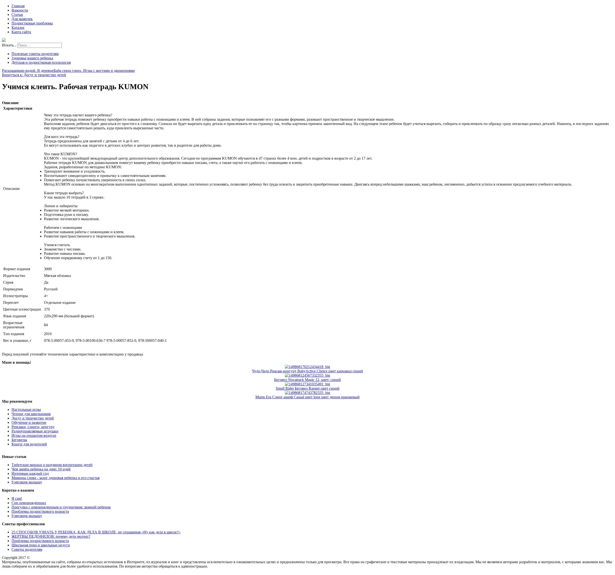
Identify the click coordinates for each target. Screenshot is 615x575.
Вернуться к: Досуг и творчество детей (34, 75)
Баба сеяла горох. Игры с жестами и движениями (94, 71)
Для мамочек (22, 19)
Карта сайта (21, 32)
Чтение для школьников (31, 414)
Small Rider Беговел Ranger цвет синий (307, 388)
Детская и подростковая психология (41, 62)
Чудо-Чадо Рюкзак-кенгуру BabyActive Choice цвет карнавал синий (307, 371)
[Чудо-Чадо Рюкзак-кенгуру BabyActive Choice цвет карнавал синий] (307, 367)
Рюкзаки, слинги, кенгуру (33, 427)
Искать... (9, 45)
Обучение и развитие (29, 422)
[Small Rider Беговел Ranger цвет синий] (307, 384)
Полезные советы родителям (35, 54)
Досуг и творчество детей (33, 418)
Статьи (17, 14)
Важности (20, 10)
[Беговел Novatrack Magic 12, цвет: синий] (307, 375)
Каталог (18, 27)
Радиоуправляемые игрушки (35, 431)
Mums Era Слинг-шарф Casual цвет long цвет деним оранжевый (307, 397)
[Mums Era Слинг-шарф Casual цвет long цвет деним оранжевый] (307, 393)
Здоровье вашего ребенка (32, 58)
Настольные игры (26, 409)
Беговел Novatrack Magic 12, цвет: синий (307, 380)
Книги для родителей (29, 444)
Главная (18, 6)
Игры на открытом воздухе (34, 435)
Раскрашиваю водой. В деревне (28, 71)
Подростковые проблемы (32, 23)
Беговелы (19, 440)
